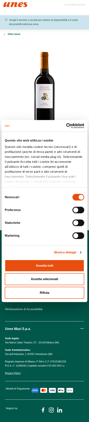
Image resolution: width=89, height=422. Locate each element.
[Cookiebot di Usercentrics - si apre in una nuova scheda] (66, 125)
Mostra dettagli (65, 252)
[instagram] (51, 409)
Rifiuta (44, 292)
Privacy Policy (13, 373)
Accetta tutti (44, 265)
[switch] (78, 210)
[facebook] (43, 409)
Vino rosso (14, 34)
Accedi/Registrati (75, 4)
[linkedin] (59, 409)
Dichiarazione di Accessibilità (23, 309)
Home (7, 4)
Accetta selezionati (44, 279)
